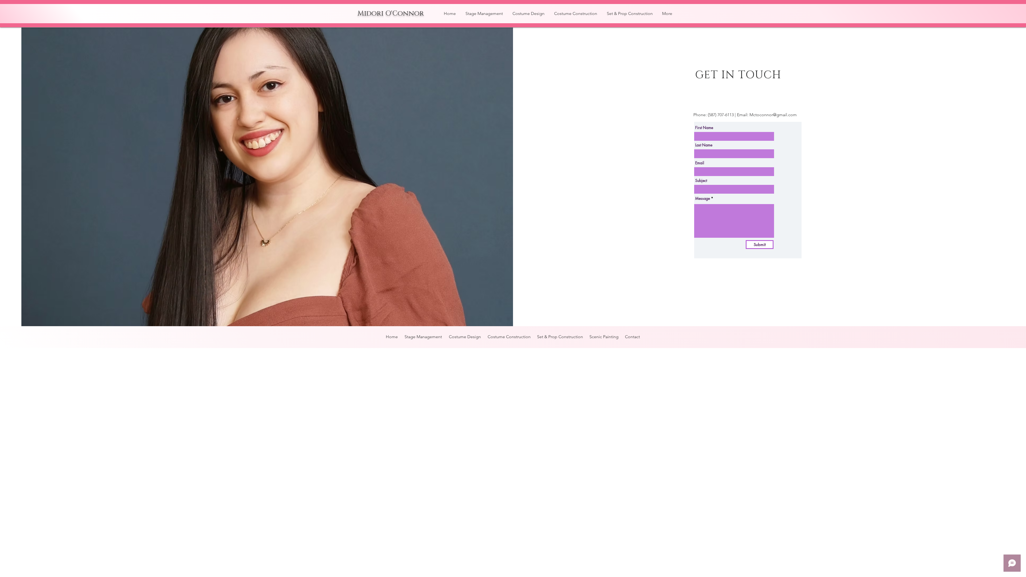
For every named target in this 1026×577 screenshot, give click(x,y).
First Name (704, 128)
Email (699, 163)
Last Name (703, 145)
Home (392, 336)
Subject (701, 180)
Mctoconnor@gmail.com (773, 114)
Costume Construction (509, 336)
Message (702, 198)
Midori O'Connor (390, 13)
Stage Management (423, 336)
